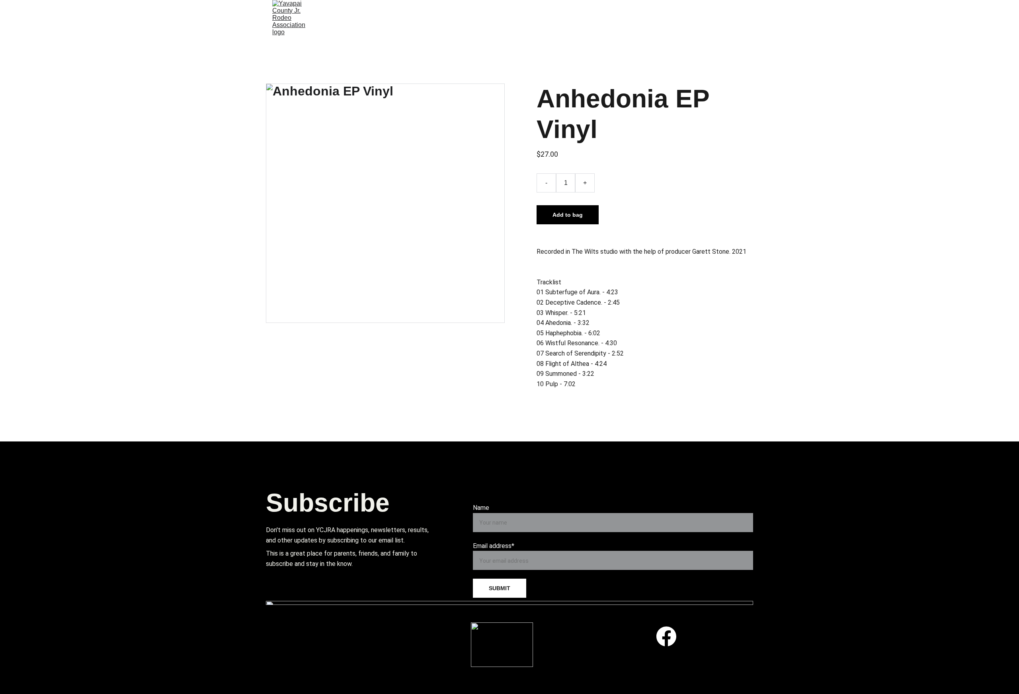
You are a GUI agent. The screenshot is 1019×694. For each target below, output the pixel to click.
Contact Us (606, 33)
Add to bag (567, 215)
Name (481, 507)
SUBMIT (499, 588)
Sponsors (666, 33)
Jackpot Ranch (532, 33)
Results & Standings (678, 10)
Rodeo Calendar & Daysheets (452, 10)
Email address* (493, 546)
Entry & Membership (574, 10)
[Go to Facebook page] (666, 636)
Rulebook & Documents (433, 33)
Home (360, 10)
